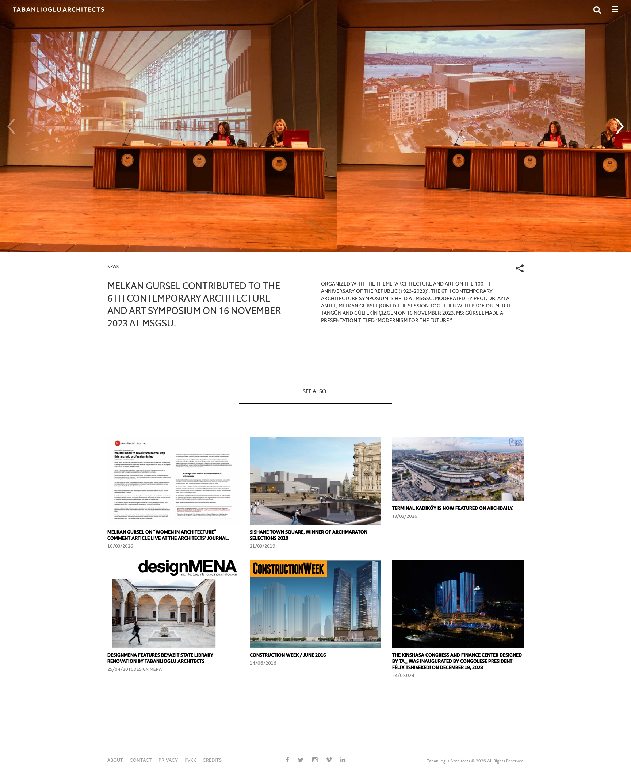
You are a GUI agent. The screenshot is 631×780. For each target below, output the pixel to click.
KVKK (190, 760)
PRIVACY (168, 760)
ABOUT (115, 760)
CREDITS (212, 760)
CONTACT (141, 760)
